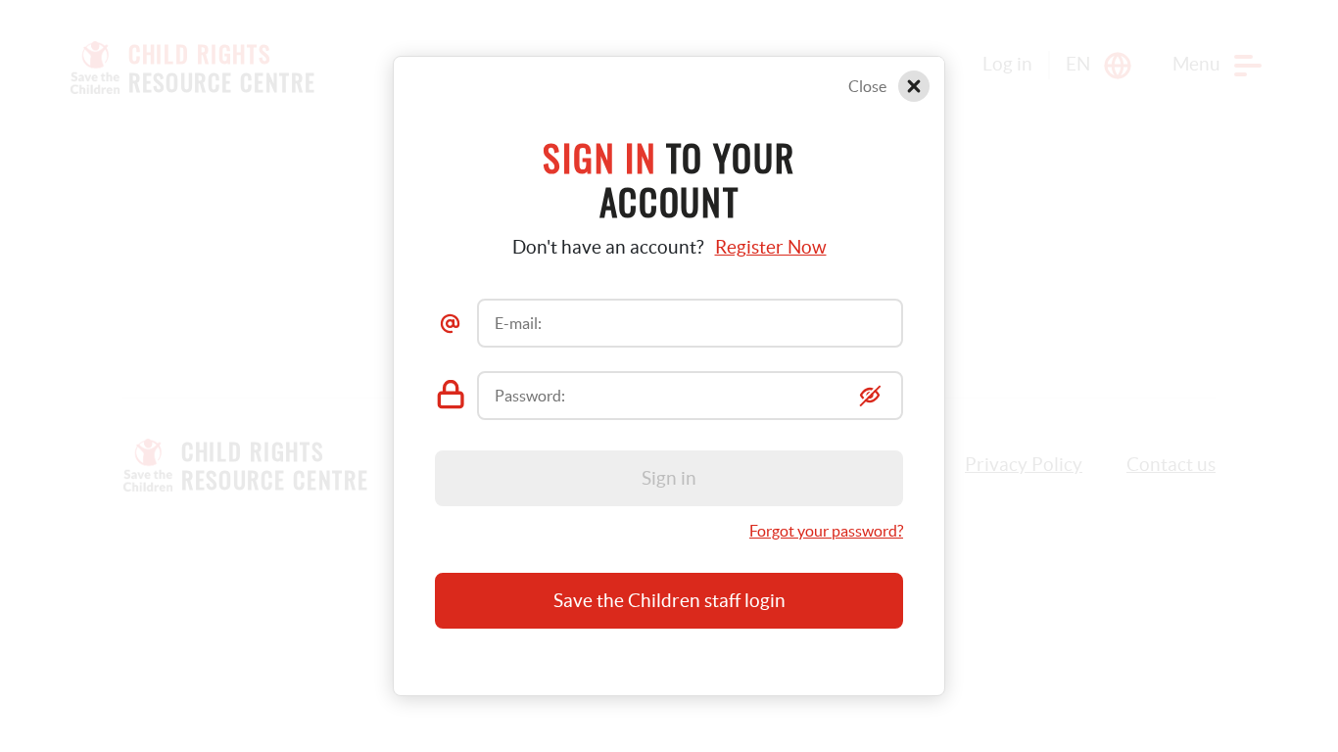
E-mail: (518, 323)
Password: (530, 395)
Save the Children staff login (669, 600)
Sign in (669, 478)
